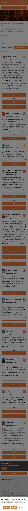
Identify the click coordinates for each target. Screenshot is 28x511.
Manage (14, 507)
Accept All (6, 507)
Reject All (21, 507)
